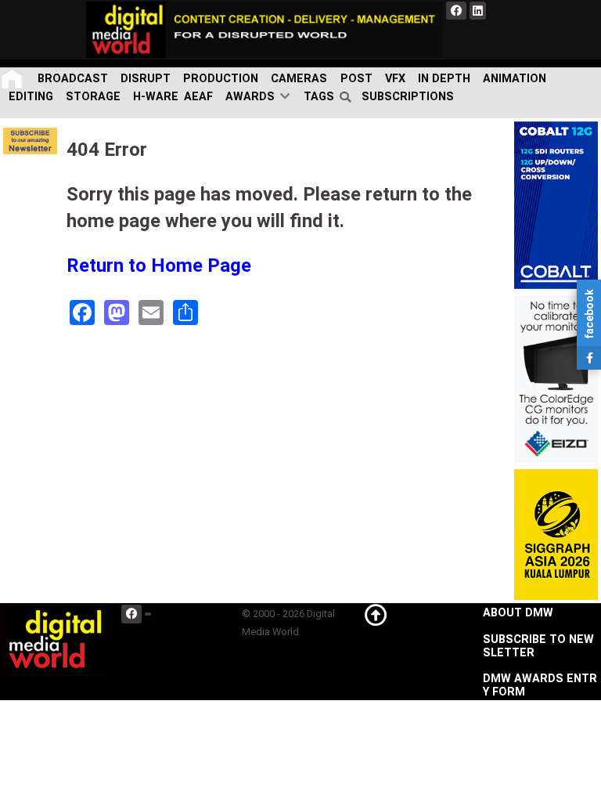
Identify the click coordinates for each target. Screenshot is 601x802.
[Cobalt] (556, 204)
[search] (348, 97)
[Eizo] (556, 378)
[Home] (13, 78)
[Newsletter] (30, 140)
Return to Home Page (159, 265)
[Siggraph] (556, 533)
